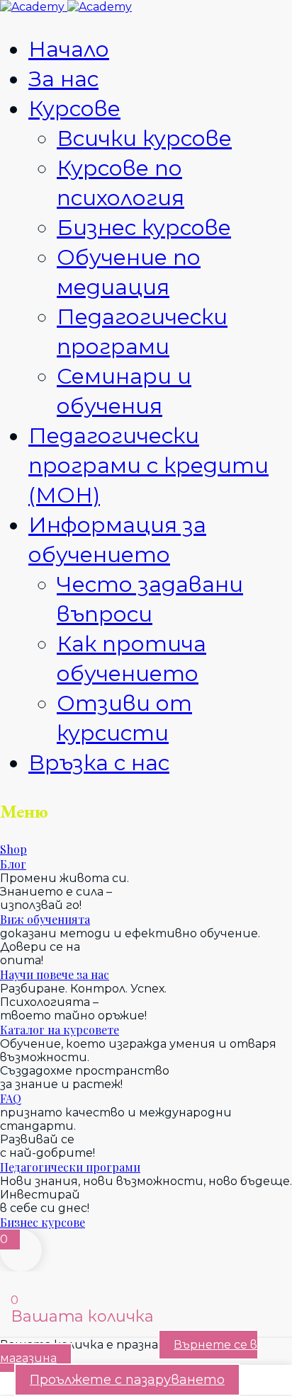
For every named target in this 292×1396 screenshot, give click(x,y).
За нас (63, 79)
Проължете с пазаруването (127, 1380)
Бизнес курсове (144, 227)
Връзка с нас (98, 763)
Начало (68, 49)
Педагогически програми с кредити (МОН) (148, 465)
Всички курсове (144, 138)
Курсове (74, 109)
